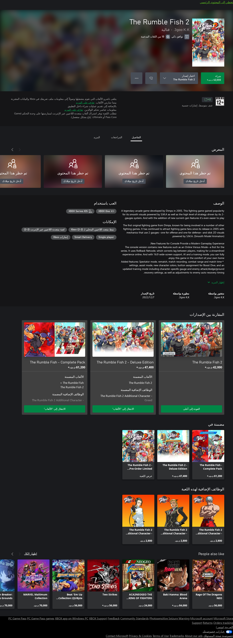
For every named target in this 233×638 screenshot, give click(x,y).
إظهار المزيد (217, 282)
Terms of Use (161, 636)
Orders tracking (223, 623)
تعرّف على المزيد (85, 102)
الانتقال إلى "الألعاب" (123, 409)
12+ (209, 99)
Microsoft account (201, 618)
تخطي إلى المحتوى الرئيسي (216, 2)
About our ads (194, 636)
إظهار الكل (30, 553)
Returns (208, 623)
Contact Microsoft (117, 636)
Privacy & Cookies (140, 636)
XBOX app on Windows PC (71, 618)
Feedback (114, 618)
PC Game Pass (17, 618)
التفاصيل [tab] (136, 137)
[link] (208, 454)
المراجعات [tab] (116, 137)
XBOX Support (98, 618)
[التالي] (12, 149)
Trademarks (176, 636)
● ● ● (136, 78)
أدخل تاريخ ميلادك (195, 181)
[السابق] (19, 149)
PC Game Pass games (40, 618)
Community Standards (134, 618)
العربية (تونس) (224, 627)
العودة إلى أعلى (191, 409)
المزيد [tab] (97, 137)
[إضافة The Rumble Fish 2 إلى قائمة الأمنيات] (151, 78)
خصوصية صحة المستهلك (218, 636)
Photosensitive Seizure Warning (169, 618)
